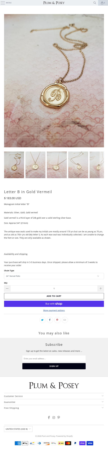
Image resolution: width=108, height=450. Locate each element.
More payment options (54, 310)
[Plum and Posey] (54, 3)
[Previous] (6, 80)
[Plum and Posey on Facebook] (49, 417)
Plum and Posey (48, 436)
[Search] (94, 3)
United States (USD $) (17, 429)
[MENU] (1, 3)
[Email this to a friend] (65, 320)
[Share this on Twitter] (42, 320)
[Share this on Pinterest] (57, 320)
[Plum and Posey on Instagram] (54, 417)
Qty (5, 283)
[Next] (102, 80)
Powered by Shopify (64, 436)
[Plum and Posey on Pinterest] (59, 417)
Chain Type (9, 270)
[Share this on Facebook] (50, 320)
